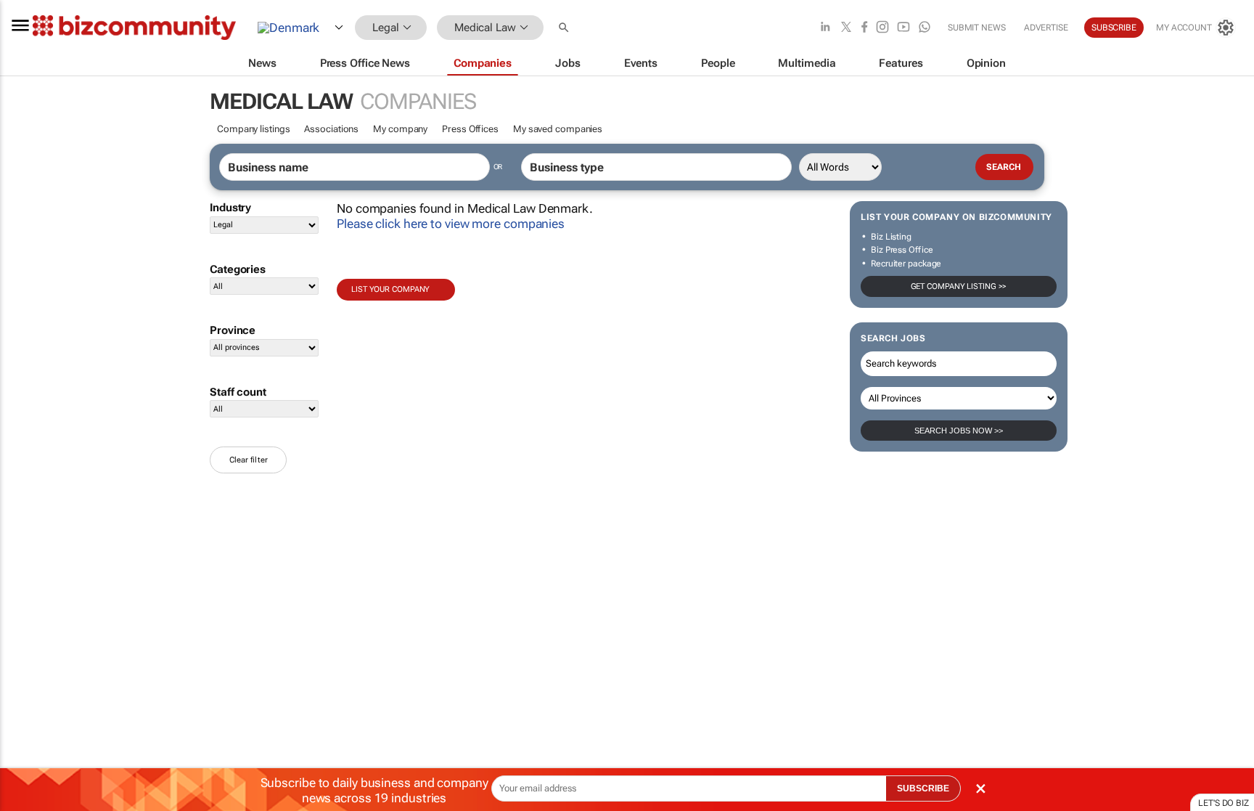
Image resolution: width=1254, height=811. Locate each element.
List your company (390, 289)
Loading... (27, 679)
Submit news (977, 28)
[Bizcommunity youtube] (903, 28)
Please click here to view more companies (451, 223)
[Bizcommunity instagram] (882, 28)
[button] (565, 28)
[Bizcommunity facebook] (864, 28)
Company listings (253, 128)
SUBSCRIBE (923, 788)
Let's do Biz (1223, 803)
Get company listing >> (959, 286)
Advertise (1046, 28)
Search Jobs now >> (958, 430)
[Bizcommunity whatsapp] (924, 28)
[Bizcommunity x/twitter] (846, 28)
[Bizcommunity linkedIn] (825, 28)
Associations (331, 128)
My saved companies (557, 128)
